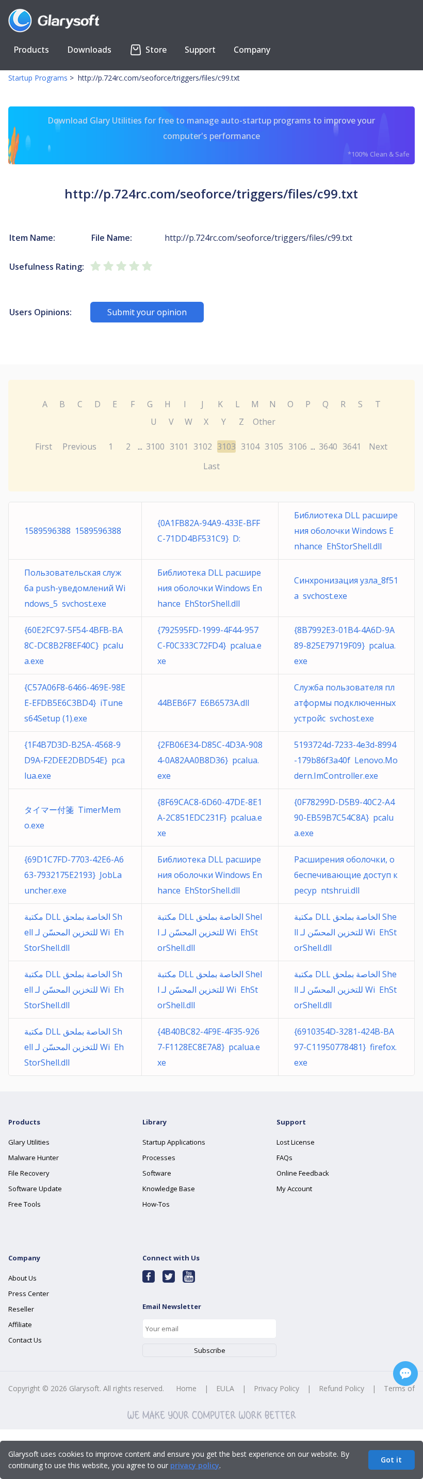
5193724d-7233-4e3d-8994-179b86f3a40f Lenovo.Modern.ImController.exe (346, 760)
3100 (155, 446)
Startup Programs (38, 78)
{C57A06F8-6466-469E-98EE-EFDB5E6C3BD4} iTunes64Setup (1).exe (74, 703)
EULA (225, 1388)
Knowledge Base (168, 1188)
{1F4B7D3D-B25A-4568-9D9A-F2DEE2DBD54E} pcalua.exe (74, 760)
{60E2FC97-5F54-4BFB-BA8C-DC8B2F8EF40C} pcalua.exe (73, 645)
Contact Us (25, 1340)
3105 (274, 446)
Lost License (295, 1142)
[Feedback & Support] (405, 1373)
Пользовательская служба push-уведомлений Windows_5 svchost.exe (74, 588)
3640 (328, 446)
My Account (294, 1188)
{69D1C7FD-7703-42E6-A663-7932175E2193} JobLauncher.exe (74, 875)
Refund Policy (341, 1388)
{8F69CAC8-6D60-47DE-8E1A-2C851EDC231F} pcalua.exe (209, 817)
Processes (158, 1157)
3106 (297, 446)
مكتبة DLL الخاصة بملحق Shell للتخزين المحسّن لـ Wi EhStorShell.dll (74, 932)
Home (186, 1388)
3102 (202, 446)
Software (156, 1173)
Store (155, 49)
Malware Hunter (33, 1157)
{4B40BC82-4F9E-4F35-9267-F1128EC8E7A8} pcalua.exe (208, 1047)
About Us (22, 1278)
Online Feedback (302, 1173)
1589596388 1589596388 (72, 530)
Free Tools (24, 1204)
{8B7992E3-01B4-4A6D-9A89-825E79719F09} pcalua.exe (345, 645)
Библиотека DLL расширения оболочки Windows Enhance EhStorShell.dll (346, 531)
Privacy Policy (276, 1388)
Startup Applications (173, 1142)
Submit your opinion (147, 312)
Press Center (28, 1293)
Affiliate (20, 1324)
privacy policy (194, 1465)
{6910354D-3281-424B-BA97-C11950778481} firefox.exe (345, 1047)
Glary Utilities (29, 1142)
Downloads (89, 49)
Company (252, 49)
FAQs (284, 1157)
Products (31, 49)
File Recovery (29, 1173)
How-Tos (156, 1204)
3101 (179, 446)
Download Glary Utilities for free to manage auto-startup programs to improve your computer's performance (228, 137)
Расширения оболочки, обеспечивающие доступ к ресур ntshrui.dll (346, 875)
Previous (79, 446)
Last (211, 466)
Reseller (21, 1309)
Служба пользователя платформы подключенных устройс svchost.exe (345, 703)
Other (264, 421)
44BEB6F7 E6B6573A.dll (203, 702)
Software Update (35, 1188)
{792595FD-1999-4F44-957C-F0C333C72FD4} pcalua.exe (209, 645)
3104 (250, 446)
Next (378, 446)
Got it (391, 1460)
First (43, 446)
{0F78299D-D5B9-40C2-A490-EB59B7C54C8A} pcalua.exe (344, 817)
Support (200, 49)
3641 (352, 446)
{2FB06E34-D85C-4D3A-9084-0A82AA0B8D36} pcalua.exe (210, 760)
